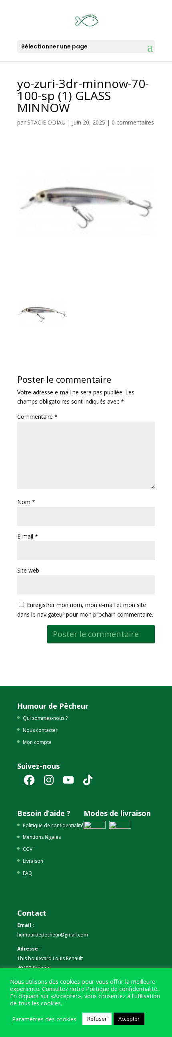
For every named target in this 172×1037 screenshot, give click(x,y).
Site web (28, 570)
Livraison (33, 861)
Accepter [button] (129, 1018)
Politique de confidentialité (53, 825)
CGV (27, 849)
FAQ (27, 873)
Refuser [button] (97, 1018)
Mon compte (37, 742)
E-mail (27, 536)
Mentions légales (42, 837)
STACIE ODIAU (46, 122)
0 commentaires (133, 122)
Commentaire (37, 416)
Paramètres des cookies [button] (44, 1019)
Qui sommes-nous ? (45, 718)
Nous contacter (40, 730)
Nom (26, 502)
